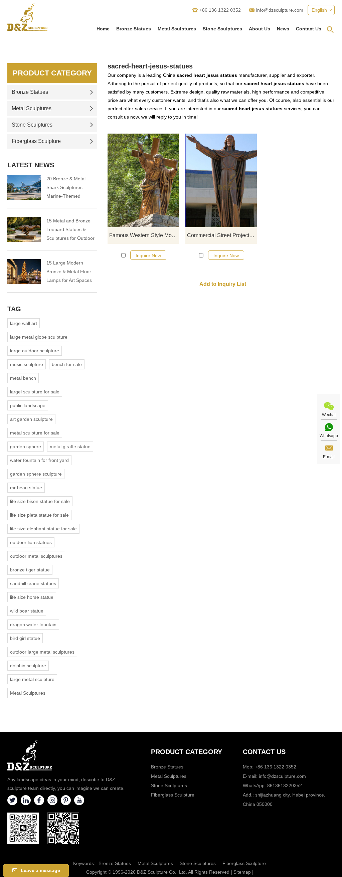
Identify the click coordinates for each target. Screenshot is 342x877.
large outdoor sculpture (34, 350)
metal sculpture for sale (34, 432)
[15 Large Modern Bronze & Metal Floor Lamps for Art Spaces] (24, 271)
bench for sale (67, 364)
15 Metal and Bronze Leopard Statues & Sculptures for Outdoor (70, 229)
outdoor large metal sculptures (42, 652)
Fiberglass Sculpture (36, 141)
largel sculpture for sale (34, 391)
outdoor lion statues (31, 542)
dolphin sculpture (28, 665)
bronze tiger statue (30, 569)
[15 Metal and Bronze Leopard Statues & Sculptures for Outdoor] (24, 229)
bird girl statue (25, 638)
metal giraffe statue (70, 446)
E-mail (329, 457)
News (283, 28)
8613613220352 (284, 785)
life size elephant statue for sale (43, 528)
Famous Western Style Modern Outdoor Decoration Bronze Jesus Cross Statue (144, 235)
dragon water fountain (33, 624)
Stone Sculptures (222, 28)
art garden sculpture (31, 419)
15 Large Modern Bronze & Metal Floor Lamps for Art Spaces (69, 271)
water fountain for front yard (39, 460)
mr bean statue (26, 487)
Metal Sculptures (177, 28)
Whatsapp (329, 435)
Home (103, 28)
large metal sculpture (32, 679)
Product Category (52, 73)
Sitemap (242, 872)
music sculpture (26, 364)
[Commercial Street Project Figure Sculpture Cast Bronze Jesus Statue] (220, 180)
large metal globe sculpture (38, 337)
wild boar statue (26, 610)
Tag (14, 309)
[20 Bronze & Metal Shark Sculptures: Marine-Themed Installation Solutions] (24, 187)
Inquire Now (148, 255)
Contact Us (308, 28)
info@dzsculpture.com (279, 10)
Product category (186, 751)
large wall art (23, 323)
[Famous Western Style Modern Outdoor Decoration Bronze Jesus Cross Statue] (143, 180)
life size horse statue (31, 597)
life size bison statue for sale (40, 501)
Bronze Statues (133, 28)
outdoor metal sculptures (36, 556)
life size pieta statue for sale (39, 515)
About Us (259, 28)
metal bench (23, 378)
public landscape (27, 405)
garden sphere (25, 446)
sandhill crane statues (33, 583)
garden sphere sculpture (36, 474)
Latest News (30, 165)
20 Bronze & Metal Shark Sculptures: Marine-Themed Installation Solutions (68, 188)
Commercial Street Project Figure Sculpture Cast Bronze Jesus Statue (221, 235)
